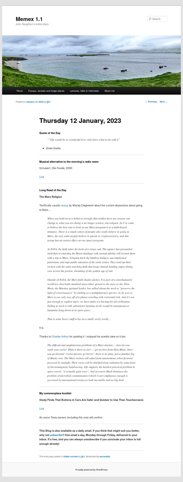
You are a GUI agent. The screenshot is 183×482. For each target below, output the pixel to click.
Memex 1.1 (29, 19)
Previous (151, 101)
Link (41, 177)
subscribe (56, 435)
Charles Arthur (60, 336)
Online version (70, 456)
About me (110, 90)
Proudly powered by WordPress (91, 469)
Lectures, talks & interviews (84, 90)
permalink (105, 456)
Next (163, 101)
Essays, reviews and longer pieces (46, 90)
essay (64, 205)
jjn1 (49, 101)
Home (20, 90)
